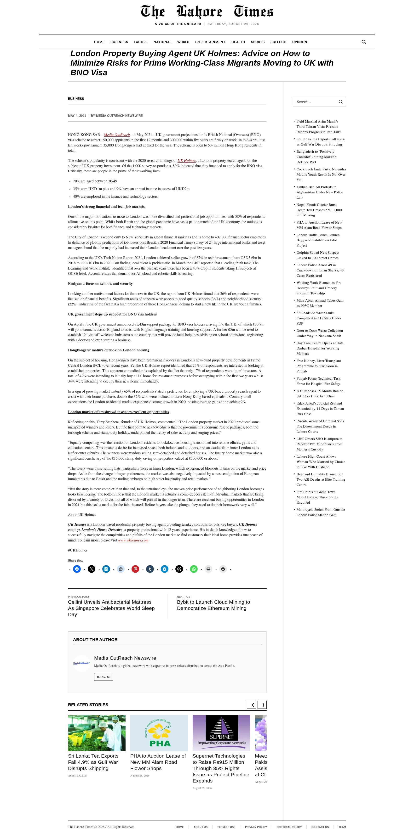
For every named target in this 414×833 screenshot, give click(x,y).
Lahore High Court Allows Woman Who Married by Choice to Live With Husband (321, 461)
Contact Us (320, 827)
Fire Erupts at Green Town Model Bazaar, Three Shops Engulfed (317, 497)
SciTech (278, 42)
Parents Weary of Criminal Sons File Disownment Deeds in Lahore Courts (320, 426)
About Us (200, 827)
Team (342, 827)
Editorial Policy (289, 827)
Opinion (299, 42)
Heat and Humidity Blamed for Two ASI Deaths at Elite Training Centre (321, 479)
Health (238, 42)
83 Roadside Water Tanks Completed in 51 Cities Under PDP (319, 318)
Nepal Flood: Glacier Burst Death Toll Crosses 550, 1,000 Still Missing (319, 209)
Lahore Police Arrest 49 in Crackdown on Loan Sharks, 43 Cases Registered (320, 270)
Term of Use (226, 827)
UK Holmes (187, 160)
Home (99, 42)
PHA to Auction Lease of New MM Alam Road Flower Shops (158, 762)
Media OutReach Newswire (119, 116)
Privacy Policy (256, 827)
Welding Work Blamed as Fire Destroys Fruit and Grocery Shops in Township (319, 287)
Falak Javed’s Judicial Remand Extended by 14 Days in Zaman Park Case (320, 408)
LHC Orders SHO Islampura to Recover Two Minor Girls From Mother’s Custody (320, 443)
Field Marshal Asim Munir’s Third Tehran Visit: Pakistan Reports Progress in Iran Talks (319, 126)
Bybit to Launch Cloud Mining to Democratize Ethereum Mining (213, 605)
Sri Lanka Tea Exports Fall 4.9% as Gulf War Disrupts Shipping (93, 762)
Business (119, 42)
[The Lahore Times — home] (207, 12)
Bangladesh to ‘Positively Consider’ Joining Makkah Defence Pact (316, 156)
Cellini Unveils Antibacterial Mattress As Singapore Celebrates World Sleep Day (111, 608)
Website (103, 677)
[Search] (363, 42)
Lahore (141, 42)
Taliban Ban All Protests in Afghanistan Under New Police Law (320, 192)
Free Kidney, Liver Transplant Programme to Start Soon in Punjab (319, 365)
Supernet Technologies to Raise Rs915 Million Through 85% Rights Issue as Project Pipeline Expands (221, 768)
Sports (258, 42)
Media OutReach (117, 134)
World (183, 42)
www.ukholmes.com (133, 539)
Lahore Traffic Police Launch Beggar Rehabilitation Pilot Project (318, 240)
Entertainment (210, 42)
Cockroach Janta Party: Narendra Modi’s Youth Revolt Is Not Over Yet (321, 174)
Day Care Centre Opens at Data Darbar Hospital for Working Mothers (320, 348)
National (163, 42)
